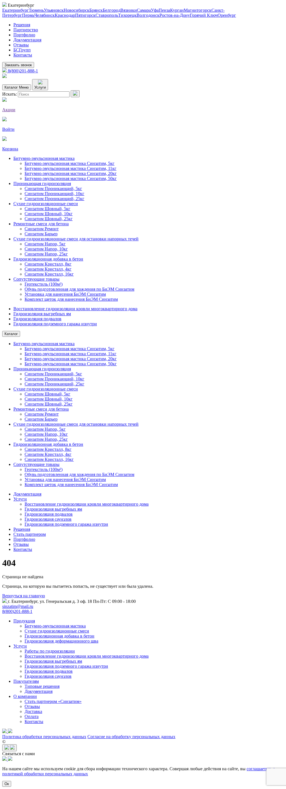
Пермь (28, 15)
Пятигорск (85, 15)
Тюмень (36, 10)
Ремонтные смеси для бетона (41, 223)
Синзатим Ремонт (42, 228)
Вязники (128, 10)
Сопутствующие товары (36, 279)
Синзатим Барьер (41, 233)
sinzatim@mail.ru (17, 606)
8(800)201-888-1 (22, 70)
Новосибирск (76, 10)
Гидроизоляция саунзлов (48, 519)
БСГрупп (22, 50)
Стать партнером (29, 534)
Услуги (20, 499)
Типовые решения (42, 686)
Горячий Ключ (204, 15)
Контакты (22, 55)
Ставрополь (107, 15)
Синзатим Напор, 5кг (45, 243)
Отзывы (21, 44)
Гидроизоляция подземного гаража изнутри (55, 323)
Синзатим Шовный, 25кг (49, 218)
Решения (21, 24)
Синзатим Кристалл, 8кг (48, 264)
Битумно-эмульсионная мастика (44, 158)
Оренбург (227, 15)
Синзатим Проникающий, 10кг (54, 193)
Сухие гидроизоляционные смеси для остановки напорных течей (76, 238)
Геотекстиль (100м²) (44, 284)
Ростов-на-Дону (174, 15)
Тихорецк (127, 15)
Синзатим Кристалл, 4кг (48, 269)
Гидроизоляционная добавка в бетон (48, 259)
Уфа (155, 10)
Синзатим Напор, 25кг (46, 254)
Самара (144, 10)
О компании (25, 696)
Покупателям (26, 681)
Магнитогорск (197, 10)
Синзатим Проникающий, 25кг (54, 198)
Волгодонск (148, 15)
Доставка (33, 711)
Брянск (96, 10)
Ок (6, 784)
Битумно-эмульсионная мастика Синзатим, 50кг (71, 178)
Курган (177, 10)
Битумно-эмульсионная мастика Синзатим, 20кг (71, 173)
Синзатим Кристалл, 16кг (49, 274)
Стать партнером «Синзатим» (53, 701)
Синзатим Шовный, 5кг (47, 208)
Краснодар (65, 15)
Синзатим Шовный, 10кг (49, 213)
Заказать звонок (18, 65)
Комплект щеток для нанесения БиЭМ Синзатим (71, 299)
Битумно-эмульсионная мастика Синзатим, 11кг (70, 168)
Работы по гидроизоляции (50, 651)
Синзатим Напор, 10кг (46, 249)
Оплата (32, 716)
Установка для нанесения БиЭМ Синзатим (65, 294)
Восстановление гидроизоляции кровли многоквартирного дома (75, 308)
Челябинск (44, 15)
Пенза (164, 10)
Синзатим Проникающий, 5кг (53, 188)
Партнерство (25, 29)
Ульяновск (54, 10)
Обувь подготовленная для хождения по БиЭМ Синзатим (79, 289)
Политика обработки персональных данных (44, 736)
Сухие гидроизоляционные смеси (45, 203)
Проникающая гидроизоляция (42, 183)
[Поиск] (75, 93)
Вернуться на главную (23, 595)
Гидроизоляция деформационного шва (61, 641)
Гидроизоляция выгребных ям (42, 313)
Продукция (24, 621)
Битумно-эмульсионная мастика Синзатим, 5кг (70, 163)
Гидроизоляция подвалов (37, 318)
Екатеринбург (15, 10)
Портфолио (24, 34)
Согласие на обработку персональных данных (131, 736)
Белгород (111, 10)
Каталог (11, 334)
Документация (27, 39)
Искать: (9, 94)
